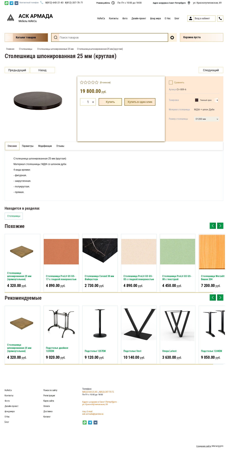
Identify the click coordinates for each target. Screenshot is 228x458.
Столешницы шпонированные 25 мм (55, 49)
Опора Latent (169, 351)
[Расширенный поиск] (172, 37)
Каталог (47, 417)
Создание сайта (203, 446)
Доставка (47, 411)
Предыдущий (17, 70)
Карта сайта (48, 401)
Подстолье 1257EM (95, 351)
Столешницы (25, 49)
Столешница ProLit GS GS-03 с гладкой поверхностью (138, 278)
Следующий (211, 70)
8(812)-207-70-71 (74, 2)
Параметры (28, 145)
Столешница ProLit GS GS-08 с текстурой (176, 278)
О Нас (167, 18)
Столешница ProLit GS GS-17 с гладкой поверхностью (61, 278)
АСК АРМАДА (36, 16)
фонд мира (155, 18)
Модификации (45, 145)
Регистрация (49, 395)
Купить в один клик (140, 101)
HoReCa (101, 18)
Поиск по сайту (50, 390)
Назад (42, 70)
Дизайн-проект (139, 18)
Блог (177, 18)
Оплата (46, 406)
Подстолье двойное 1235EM (57, 349)
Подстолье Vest (132, 351)
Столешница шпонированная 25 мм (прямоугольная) (19, 276)
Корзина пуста (192, 37)
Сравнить (179, 82)
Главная (10, 49)
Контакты (113, 18)
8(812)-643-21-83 (54, 2)
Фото (124, 18)
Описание (12, 145)
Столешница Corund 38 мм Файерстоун (99, 278)
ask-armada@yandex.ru (92, 414)
